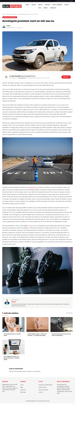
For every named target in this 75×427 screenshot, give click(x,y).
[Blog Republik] (12, 6)
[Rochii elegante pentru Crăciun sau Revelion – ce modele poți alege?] (37, 324)
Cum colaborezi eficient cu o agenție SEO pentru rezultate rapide (11, 358)
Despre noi (23, 389)
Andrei (8, 26)
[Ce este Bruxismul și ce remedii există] (13, 324)
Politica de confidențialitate (45, 385)
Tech (39, 8)
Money (46, 8)
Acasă (3, 14)
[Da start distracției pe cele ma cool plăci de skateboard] (61, 324)
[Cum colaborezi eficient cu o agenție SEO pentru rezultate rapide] (13, 347)
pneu (31, 225)
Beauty (40, 4)
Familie (66, 4)
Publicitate (23, 392)
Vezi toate (69, 313)
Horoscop (53, 8)
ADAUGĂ (66, 77)
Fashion (47, 4)
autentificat (19, 371)
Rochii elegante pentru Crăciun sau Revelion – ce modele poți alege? (37, 334)
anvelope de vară (33, 187)
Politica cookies (42, 387)
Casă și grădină (57, 4)
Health (34, 4)
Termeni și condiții (43, 389)
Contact (40, 392)
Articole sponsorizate (11, 14)
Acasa (27, 4)
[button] (71, 1)
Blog (21, 387)
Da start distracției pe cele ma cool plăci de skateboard (61, 334)
